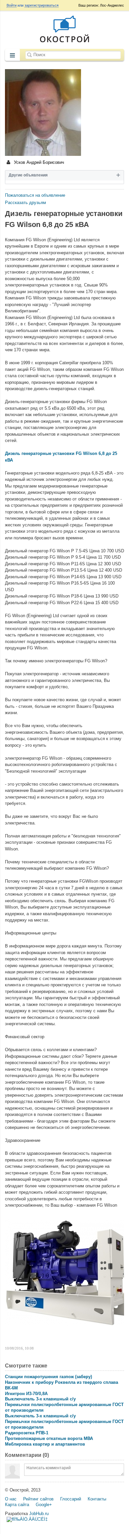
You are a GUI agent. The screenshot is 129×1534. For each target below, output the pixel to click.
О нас (11, 1498)
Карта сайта (17, 1504)
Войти (12, 5)
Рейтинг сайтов (38, 1498)
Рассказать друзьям (25, 202)
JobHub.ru (39, 1513)
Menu (12, 55)
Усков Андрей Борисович (38, 162)
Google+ (44, 1504)
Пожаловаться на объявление (35, 195)
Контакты (97, 1498)
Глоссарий (70, 1498)
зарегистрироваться (41, 5)
